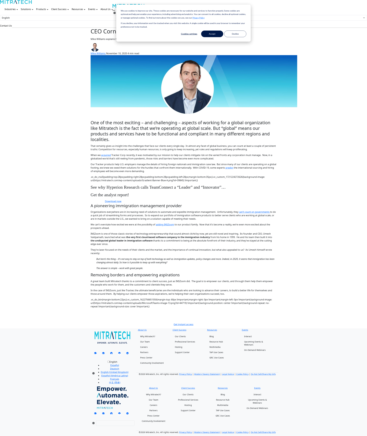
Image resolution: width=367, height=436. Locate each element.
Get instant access (183, 324)
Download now (113, 201)
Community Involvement (152, 363)
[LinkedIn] (95, 354)
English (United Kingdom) (114, 372)
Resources (77, 9)
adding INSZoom (165, 224)
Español (114, 365)
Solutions (26, 9)
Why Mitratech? (147, 336)
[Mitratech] (16, 2)
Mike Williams (98, 53)
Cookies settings (189, 34)
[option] (114, 365)
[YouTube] (119, 354)
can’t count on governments (254, 211)
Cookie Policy (242, 374)
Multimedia (214, 347)
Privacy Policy (198, 17)
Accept (212, 34)
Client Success (59, 9)
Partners (144, 352)
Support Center (182, 352)
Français (114, 379)
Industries (10, 9)
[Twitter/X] (103, 354)
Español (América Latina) (114, 375)
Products (41, 9)
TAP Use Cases (216, 352)
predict (229, 167)
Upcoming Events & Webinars (253, 343)
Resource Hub (216, 341)
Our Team (145, 341)
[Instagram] (127, 354)
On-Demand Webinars (255, 350)
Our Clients (180, 336)
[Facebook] (111, 354)
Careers (144, 347)
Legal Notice (228, 374)
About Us (105, 9)
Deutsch (114, 368)
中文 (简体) (114, 382)
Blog (211, 336)
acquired (106, 155)
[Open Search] (114, 10)
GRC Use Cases (216, 357)
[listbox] (112, 373)
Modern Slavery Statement (207, 374)
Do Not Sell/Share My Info (263, 374)
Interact (248, 336)
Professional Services (185, 341)
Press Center (146, 357)
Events (91, 9)
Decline (235, 34)
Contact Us (6, 25)
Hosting (178, 347)
